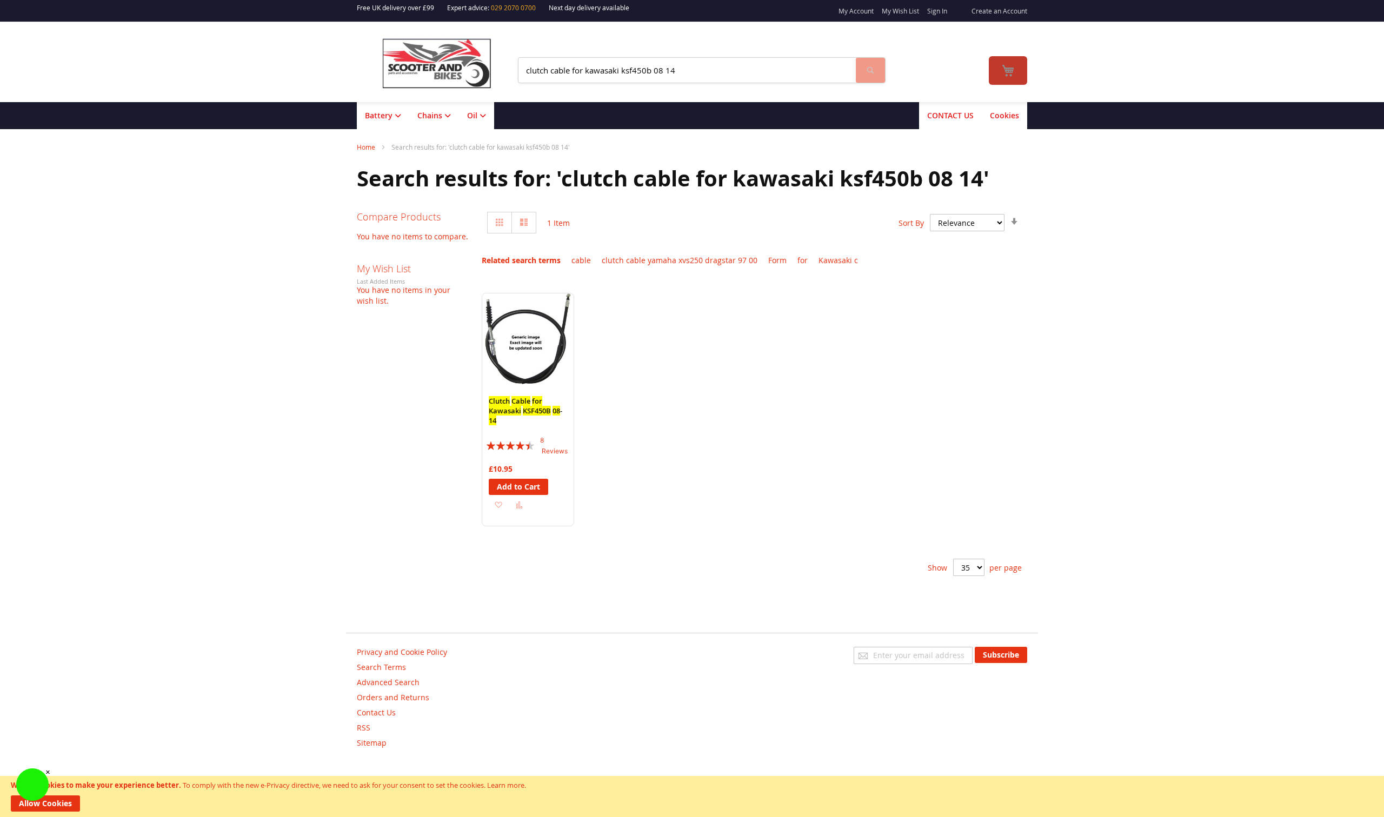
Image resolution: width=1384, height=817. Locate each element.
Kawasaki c (838, 260)
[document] (692, 796)
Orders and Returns (393, 697)
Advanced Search (388, 682)
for (802, 260)
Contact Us (376, 712)
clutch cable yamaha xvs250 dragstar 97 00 (679, 260)
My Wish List (900, 10)
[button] (498, 504)
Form (777, 260)
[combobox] (687, 70)
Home (367, 147)
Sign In (937, 10)
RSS (363, 727)
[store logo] (444, 63)
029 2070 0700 (513, 7)
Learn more (505, 785)
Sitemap (372, 743)
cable (581, 260)
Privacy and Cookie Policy (402, 652)
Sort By (911, 223)
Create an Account (999, 10)
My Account (856, 10)
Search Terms (381, 667)
